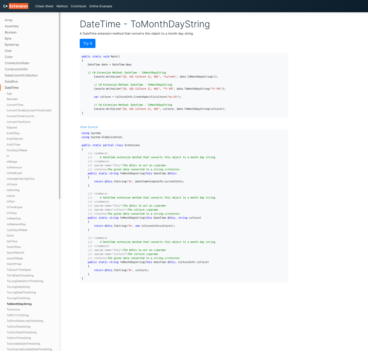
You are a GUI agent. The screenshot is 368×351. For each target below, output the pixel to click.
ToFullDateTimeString (20, 275)
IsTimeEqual (14, 207)
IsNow (11, 195)
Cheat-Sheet (44, 6)
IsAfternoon (14, 167)
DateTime (12, 87)
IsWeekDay (14, 218)
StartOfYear (14, 264)
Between (12, 99)
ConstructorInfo (16, 69)
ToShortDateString (18, 326)
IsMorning (13, 190)
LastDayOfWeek (17, 230)
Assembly (12, 26)
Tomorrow (13, 309)
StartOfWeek (15, 258)
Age (9, 93)
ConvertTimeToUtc (19, 121)
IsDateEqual (14, 173)
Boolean (10, 32)
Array (9, 20)
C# (15, 6)
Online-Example (100, 6)
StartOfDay (14, 246)
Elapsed (12, 127)
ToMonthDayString (19, 303)
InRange (12, 161)
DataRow (11, 81)
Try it (87, 43)
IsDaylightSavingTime (20, 178)
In (8, 156)
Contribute (78, 6)
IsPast (11, 201)
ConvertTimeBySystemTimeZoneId (29, 110)
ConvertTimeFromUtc (20, 116)
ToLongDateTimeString (21, 292)
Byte (8, 38)
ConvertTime (15, 104)
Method (62, 6)
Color (9, 57)
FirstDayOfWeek (17, 150)
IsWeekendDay (16, 224)
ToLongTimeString (18, 298)
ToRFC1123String (18, 315)
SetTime (12, 241)
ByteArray (12, 44)
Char (8, 51)
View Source (89, 127)
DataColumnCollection (21, 75)
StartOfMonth (15, 252)
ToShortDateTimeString (22, 332)
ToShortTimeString (19, 337)
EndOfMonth (15, 139)
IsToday (12, 212)
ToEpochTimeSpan (19, 269)
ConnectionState (17, 63)
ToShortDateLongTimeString (25, 320)
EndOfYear (14, 144)
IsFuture (12, 184)
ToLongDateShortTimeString (25, 281)
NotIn (10, 235)
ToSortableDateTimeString (23, 343)
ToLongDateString (18, 286)
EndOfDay (13, 133)
